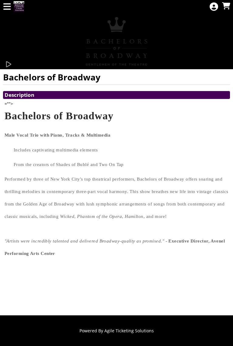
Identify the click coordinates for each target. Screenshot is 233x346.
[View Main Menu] (7, 7)
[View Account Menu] (214, 7)
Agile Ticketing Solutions (129, 331)
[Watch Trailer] (8, 64)
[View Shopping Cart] (226, 6)
